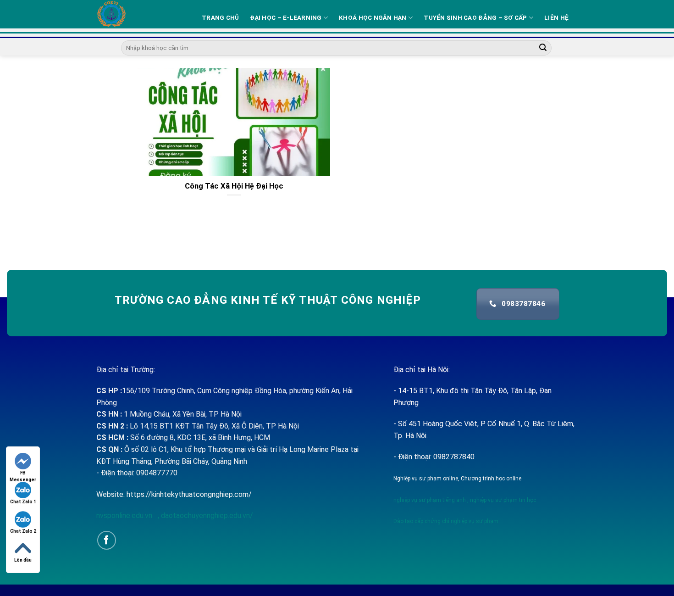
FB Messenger (23, 473)
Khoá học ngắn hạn (373, 17)
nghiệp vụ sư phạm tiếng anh (429, 500)
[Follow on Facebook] (106, 540)
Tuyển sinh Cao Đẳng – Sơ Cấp (475, 17)
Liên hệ (556, 17)
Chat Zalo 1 (23, 501)
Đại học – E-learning (285, 17)
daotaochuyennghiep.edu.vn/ (206, 515)
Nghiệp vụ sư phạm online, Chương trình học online (457, 478)
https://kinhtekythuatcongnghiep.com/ (189, 494)
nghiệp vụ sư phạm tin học (502, 500)
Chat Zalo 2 (23, 531)
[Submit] (543, 48)
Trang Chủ (220, 17)
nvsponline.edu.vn (125, 515)
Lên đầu (23, 560)
